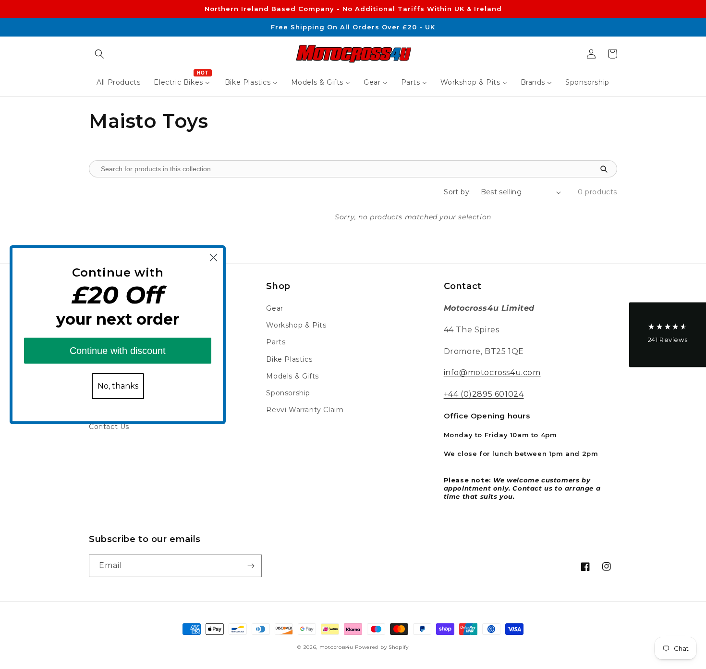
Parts (275, 342)
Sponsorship (288, 393)
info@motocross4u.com (492, 372)
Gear (274, 308)
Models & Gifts (292, 376)
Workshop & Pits (296, 325)
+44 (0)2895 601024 (484, 394)
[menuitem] (118, 82)
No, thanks (117, 386)
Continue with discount (118, 350)
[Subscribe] (250, 566)
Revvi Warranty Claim (304, 409)
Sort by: (457, 192)
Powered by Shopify (382, 647)
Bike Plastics (289, 359)
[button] (99, 53)
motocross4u (336, 647)
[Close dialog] (213, 257)
